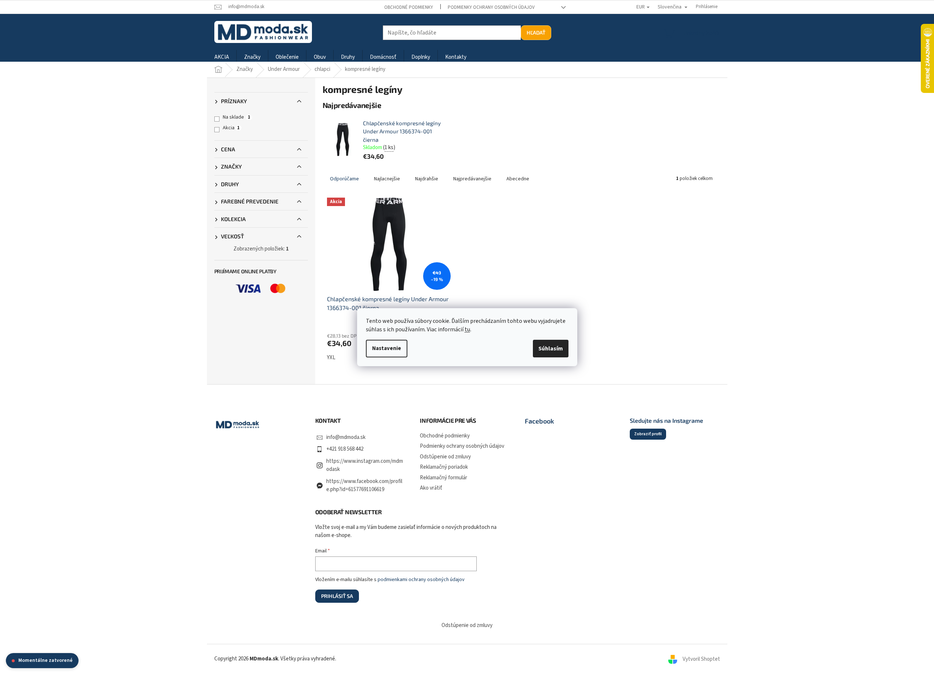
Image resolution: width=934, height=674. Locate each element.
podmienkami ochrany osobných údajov (421, 579)
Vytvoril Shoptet (701, 659)
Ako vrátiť (431, 488)
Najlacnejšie (387, 179)
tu (467, 329)
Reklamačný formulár (443, 478)
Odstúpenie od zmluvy (445, 457)
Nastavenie (386, 348)
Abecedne (517, 179)
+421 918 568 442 (344, 449)
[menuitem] (221, 57)
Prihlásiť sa (337, 596)
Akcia (231, 127)
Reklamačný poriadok (444, 467)
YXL (331, 357)
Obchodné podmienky (408, 7)
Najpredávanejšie (472, 179)
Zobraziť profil (648, 434)
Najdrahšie (426, 179)
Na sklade (236, 117)
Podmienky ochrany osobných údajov (491, 7)
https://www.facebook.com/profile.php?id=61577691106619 (364, 485)
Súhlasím (550, 349)
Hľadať (536, 32)
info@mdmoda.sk (346, 437)
